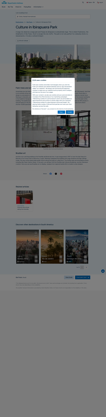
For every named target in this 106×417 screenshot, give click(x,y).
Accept (70, 112)
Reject (61, 112)
